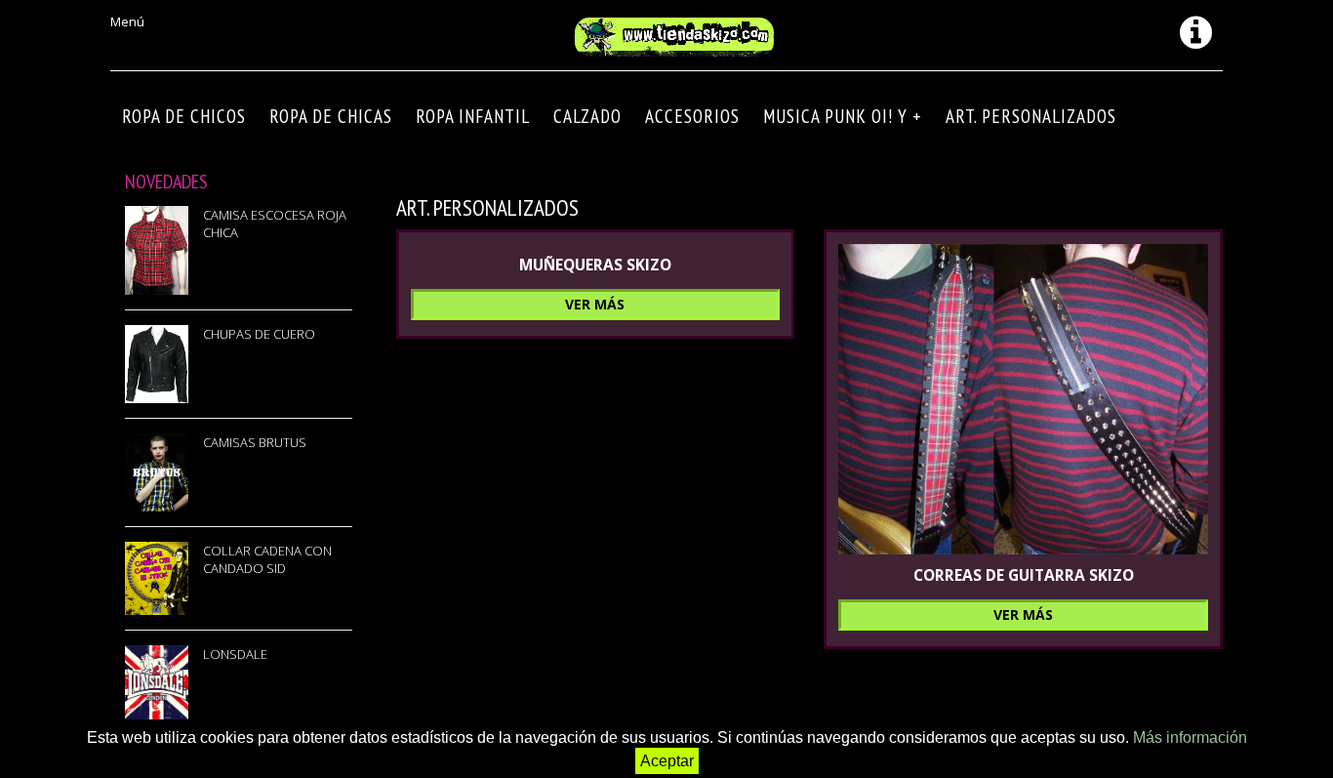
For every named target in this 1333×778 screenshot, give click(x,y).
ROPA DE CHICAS (330, 116)
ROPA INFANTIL (473, 116)
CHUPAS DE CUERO (259, 334)
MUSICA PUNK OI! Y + (842, 116)
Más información (1190, 737)
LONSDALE (235, 654)
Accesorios (692, 116)
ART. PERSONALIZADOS (1031, 116)
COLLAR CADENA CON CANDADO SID (267, 559)
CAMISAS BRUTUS (254, 442)
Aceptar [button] (667, 761)
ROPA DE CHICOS (184, 116)
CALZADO (587, 116)
